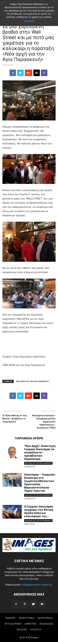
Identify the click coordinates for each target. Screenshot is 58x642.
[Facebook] (16, 604)
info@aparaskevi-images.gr (36, 584)
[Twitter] (33, 604)
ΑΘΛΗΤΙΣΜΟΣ (45, 617)
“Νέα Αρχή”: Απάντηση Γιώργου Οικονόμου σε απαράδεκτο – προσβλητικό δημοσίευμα (40, 452)
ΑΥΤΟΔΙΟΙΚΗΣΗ (13, 623)
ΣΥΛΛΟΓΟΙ (35, 629)
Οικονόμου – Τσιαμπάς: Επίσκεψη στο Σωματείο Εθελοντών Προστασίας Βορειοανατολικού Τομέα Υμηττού (40, 482)
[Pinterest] (24, 604)
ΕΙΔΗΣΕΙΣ (10, 617)
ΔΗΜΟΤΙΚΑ (30, 623)
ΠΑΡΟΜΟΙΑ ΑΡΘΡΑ (29, 438)
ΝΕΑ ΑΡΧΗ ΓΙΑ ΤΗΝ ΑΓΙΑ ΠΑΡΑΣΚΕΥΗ (32, 381)
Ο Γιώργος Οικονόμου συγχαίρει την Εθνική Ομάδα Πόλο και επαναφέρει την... (38, 511)
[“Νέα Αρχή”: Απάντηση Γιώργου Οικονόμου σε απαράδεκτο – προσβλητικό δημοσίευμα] (12, 451)
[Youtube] (42, 604)
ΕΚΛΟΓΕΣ (22, 629)
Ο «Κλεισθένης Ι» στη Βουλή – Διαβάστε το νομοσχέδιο (14, 418)
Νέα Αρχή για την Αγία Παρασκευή (38, 463)
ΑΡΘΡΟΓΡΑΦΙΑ (26, 617)
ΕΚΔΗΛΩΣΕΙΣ (46, 623)
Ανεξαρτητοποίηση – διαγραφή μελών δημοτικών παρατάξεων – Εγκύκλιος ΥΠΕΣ (44, 421)
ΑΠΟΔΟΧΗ (29, 21)
